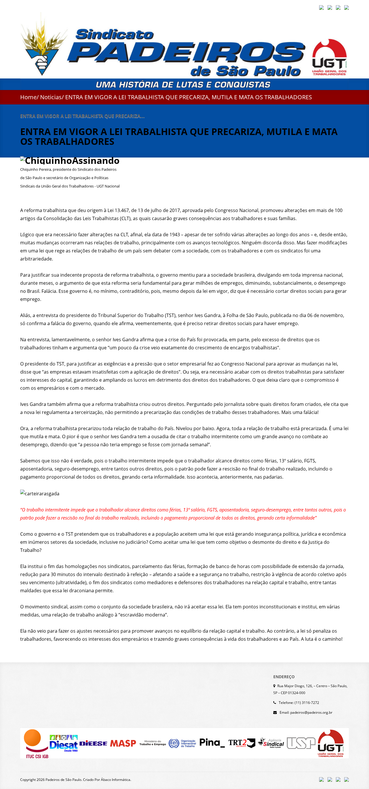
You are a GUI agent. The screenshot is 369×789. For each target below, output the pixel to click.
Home (28, 97)
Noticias (51, 97)
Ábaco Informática (115, 779)
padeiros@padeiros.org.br (311, 712)
